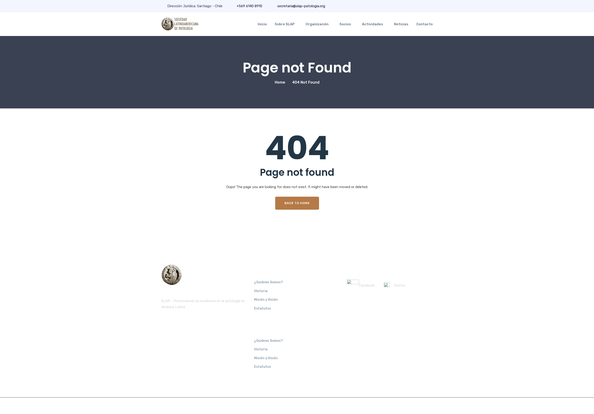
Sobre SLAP (285, 24)
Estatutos (262, 308)
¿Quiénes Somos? (268, 282)
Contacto (424, 24)
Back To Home (297, 203)
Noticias (401, 24)
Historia (261, 291)
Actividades (372, 24)
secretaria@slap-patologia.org (300, 6)
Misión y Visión (266, 300)
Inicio (262, 24)
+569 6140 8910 (249, 6)
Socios (345, 24)
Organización (317, 24)
